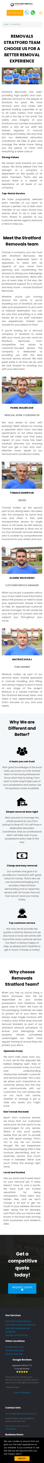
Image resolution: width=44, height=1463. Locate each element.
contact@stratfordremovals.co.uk (20, 1413)
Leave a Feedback (22, 1392)
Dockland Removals (14, 1347)
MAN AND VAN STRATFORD (16, 1335)
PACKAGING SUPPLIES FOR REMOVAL (20, 1324)
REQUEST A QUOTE (15, 13)
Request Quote (22, 1287)
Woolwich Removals (14, 1350)
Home (6, 24)
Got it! (22, 1458)
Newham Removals (14, 1354)
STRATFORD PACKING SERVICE (18, 1321)
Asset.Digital (10, 1429)
